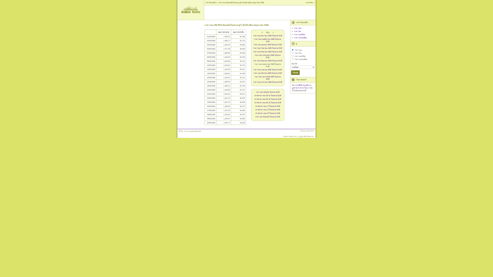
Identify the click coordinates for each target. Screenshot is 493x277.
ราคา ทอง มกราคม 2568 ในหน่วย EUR (267, 82)
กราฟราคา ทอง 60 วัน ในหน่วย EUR (267, 99)
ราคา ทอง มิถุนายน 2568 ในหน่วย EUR (267, 61)
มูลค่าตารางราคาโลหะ (300, 88)
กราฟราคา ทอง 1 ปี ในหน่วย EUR (267, 106)
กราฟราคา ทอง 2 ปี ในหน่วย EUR (267, 110)
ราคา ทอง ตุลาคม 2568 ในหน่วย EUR (268, 45)
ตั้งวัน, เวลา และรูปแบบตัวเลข (190, 131)
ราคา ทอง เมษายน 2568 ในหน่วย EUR (267, 70)
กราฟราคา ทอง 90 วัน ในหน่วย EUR (267, 103)
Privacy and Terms (307, 131)
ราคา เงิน (297, 31)
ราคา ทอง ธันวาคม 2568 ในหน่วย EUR (267, 36)
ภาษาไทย (309, 3)
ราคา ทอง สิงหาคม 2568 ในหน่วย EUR (267, 52)
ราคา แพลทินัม (299, 35)
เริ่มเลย (295, 73)
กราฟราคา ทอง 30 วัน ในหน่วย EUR (267, 96)
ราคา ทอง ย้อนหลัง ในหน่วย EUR (267, 117)
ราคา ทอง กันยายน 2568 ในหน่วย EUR (267, 48)
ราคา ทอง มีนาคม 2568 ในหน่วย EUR (268, 73)
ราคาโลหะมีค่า (210, 3)
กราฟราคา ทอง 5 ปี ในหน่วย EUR (267, 113)
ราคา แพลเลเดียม (300, 38)
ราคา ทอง (297, 28)
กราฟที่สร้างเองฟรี (302, 85)
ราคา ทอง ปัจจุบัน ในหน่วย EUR (268, 92)
